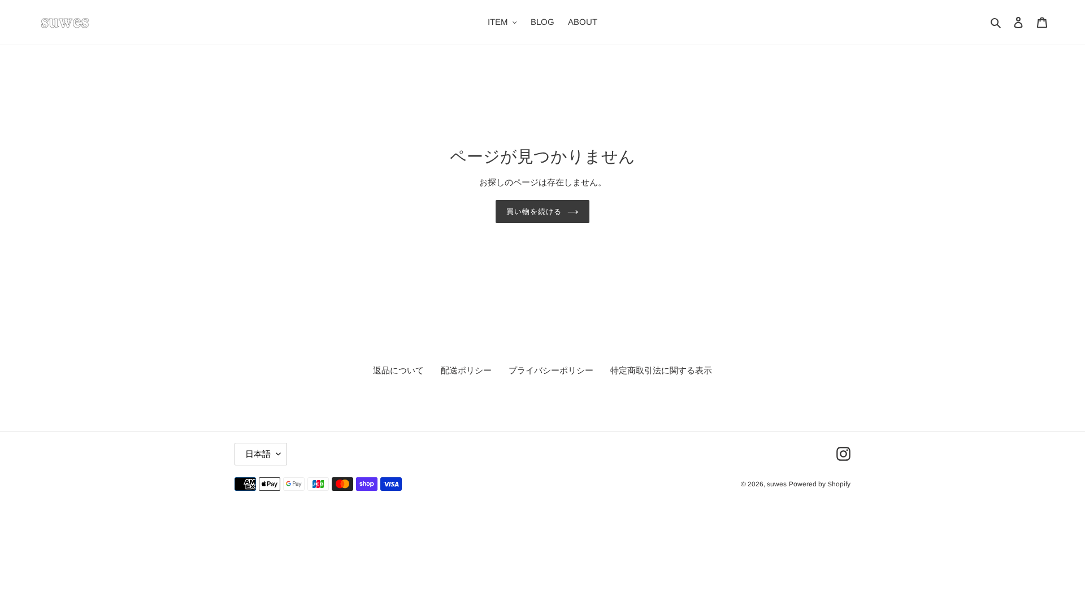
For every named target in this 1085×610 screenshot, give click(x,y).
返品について (398, 370)
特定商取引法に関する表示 (661, 370)
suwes (777, 484)
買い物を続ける (534, 211)
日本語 (258, 454)
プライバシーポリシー (551, 370)
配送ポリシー (466, 370)
